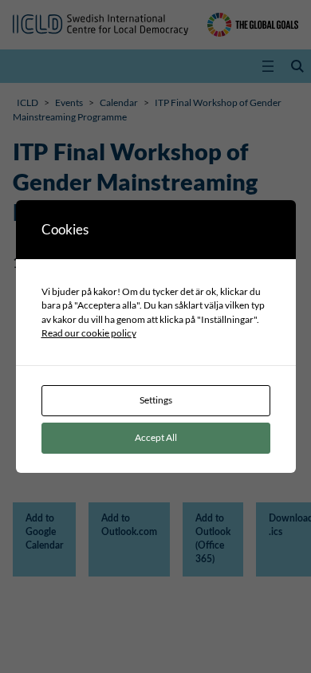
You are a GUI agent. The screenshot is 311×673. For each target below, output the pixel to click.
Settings (156, 400)
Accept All (156, 437)
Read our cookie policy (88, 333)
